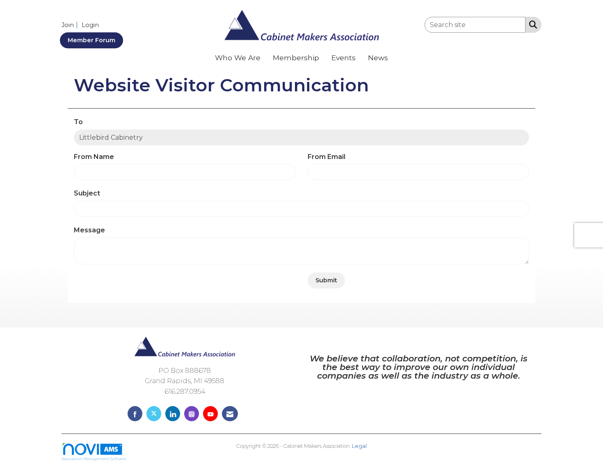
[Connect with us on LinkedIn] (172, 413)
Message (89, 230)
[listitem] (71, 25)
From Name (94, 157)
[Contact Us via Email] (230, 413)
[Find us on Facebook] (135, 413)
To (78, 122)
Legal (359, 446)
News (378, 57)
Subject (87, 193)
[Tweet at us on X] (153, 413)
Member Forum (91, 40)
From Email (326, 157)
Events (343, 57)
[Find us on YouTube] (210, 413)
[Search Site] (531, 24)
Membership (296, 57)
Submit (326, 280)
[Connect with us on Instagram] (191, 413)
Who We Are (237, 57)
